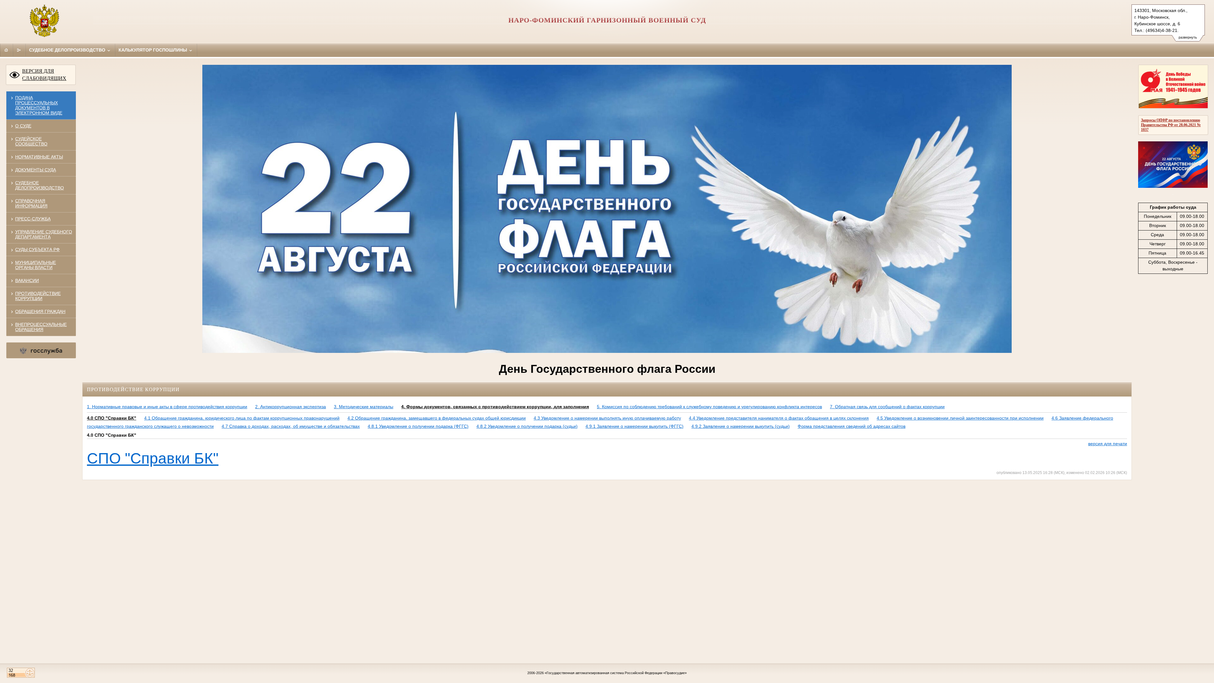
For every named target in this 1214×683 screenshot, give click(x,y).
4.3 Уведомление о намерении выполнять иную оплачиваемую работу (607, 418)
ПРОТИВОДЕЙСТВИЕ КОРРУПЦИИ (38, 296)
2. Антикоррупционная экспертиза (290, 406)
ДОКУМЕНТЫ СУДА (35, 169)
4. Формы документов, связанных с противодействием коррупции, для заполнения (495, 406)
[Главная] (6, 50)
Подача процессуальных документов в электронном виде (38, 105)
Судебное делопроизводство (68, 49)
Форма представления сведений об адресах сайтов (851, 426)
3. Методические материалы (363, 406)
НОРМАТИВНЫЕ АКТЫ (39, 156)
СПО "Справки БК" (152, 458)
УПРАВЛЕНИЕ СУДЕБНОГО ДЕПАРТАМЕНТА (43, 234)
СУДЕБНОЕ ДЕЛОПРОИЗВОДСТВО (39, 185)
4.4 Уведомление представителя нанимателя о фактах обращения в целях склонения (779, 418)
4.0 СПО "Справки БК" (111, 418)
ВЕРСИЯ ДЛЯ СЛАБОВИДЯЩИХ (44, 74)
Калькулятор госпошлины (153, 49)
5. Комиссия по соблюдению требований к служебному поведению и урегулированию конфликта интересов (709, 406)
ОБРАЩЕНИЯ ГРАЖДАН (40, 311)
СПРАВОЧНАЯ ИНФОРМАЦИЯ (31, 203)
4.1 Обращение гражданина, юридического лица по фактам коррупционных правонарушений (242, 418)
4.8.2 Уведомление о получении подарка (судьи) (527, 426)
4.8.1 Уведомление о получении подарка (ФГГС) (418, 426)
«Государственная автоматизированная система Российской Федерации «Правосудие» (616, 673)
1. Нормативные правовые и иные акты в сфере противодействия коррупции (167, 406)
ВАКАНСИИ (27, 280)
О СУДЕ (23, 125)
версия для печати (1107, 443)
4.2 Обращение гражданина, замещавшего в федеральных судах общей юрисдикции (436, 418)
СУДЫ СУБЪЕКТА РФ (37, 249)
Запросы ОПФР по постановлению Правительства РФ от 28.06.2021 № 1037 (1171, 125)
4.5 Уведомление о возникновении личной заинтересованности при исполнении (960, 418)
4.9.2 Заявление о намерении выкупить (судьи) (740, 426)
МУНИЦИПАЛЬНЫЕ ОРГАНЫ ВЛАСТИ (35, 265)
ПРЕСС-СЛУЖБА (33, 218)
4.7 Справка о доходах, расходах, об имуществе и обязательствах (291, 426)
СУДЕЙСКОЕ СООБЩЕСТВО (31, 141)
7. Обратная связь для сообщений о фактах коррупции (887, 406)
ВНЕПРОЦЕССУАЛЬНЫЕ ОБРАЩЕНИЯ (41, 327)
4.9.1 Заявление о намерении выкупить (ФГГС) (635, 426)
